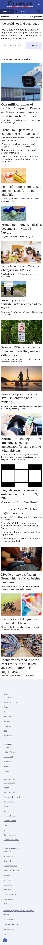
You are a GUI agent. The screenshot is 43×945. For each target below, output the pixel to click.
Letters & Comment (11, 702)
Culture (6, 771)
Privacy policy (8, 919)
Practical (8, 780)
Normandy (7, 716)
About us (7, 880)
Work (5, 830)
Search (33, 45)
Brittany (7, 721)
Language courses (10, 866)
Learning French (10, 821)
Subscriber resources (11, 870)
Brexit (6, 825)
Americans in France (11, 840)
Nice (5, 731)
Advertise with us (10, 894)
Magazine (8, 744)
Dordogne (7, 726)
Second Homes (9, 792)
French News (6, 17)
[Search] (39, 4)
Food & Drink (8, 757)
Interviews (8, 761)
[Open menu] (7, 11)
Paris (5, 712)
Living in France (9, 816)
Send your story (9, 899)
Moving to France (10, 835)
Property (7, 787)
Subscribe (21, 11)
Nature (6, 766)
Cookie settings (9, 929)
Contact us (8, 885)
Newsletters (8, 875)
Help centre (8, 889)
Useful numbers (9, 904)
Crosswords (8, 747)
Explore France (9, 752)
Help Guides (20, 17)
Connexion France (12, 848)
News (6, 694)
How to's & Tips (9, 802)
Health (6, 811)
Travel (6, 707)
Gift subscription (10, 856)
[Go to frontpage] (20, 4)
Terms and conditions (11, 924)
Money (6, 806)
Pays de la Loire (9, 735)
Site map (6, 934)
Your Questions (36, 17)
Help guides (8, 861)
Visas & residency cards (12, 797)
